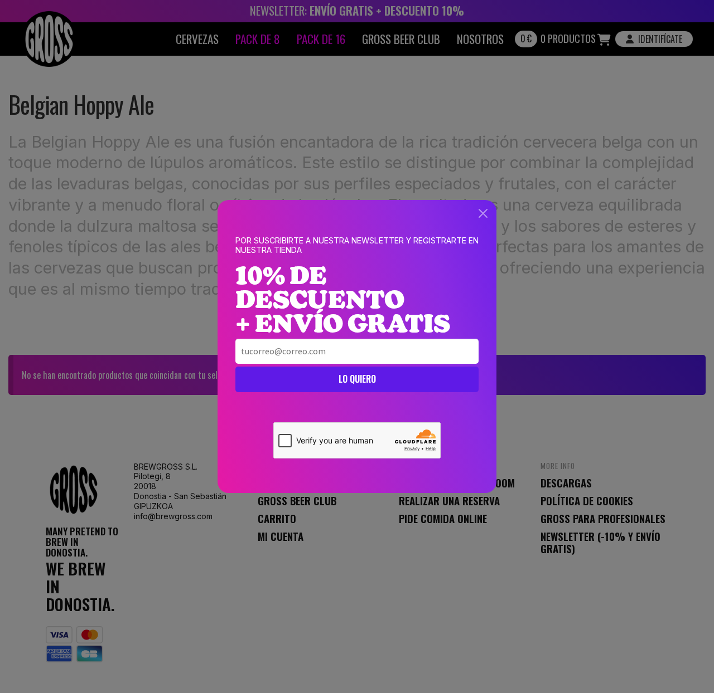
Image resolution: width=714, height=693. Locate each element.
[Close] (483, 213)
